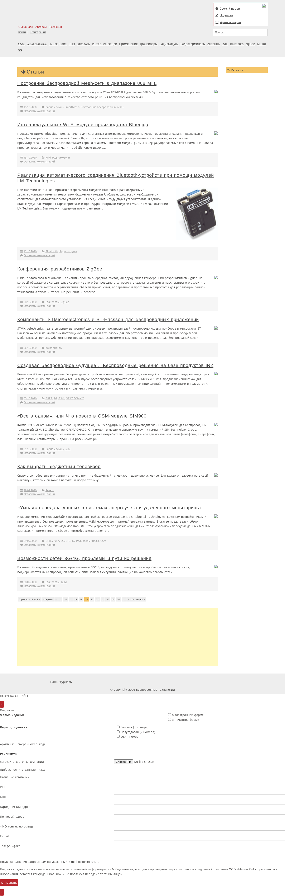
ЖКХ (56, 541)
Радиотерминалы (193, 44)
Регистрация (38, 32)
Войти (22, 32)
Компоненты (53, 348)
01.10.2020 (30, 449)
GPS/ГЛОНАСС (37, 44)
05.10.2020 (30, 398)
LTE (68, 541)
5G (20, 50)
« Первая (48, 599)
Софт (63, 44)
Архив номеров (230, 22)
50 (118, 599)
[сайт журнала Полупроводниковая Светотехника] (195, 681)
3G (55, 398)
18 (81, 599)
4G (73, 541)
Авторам (41, 27)
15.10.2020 (30, 107)
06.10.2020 (30, 348)
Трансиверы (149, 44)
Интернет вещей (104, 44)
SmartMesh (72, 107)
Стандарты (52, 302)
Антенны (213, 44)
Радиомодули (169, 44)
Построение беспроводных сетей (102, 107)
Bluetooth (237, 44)
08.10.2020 (30, 302)
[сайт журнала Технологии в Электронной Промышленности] (114, 681)
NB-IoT (261, 44)
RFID (72, 44)
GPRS (48, 398)
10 (65, 599)
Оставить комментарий (39, 111)
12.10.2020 (30, 251)
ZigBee (250, 44)
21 (97, 599)
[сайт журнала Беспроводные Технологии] (164, 681)
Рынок (53, 44)
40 (113, 599)
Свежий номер (230, 8)
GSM (21, 44)
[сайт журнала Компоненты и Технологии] (139, 681)
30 (107, 599)
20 (92, 599)
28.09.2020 (30, 582)
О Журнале (25, 27)
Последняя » (138, 599)
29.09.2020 (30, 490)
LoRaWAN (83, 44)
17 (75, 599)
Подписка (226, 15)
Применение (128, 44)
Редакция (55, 27)
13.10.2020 (30, 157)
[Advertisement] (117, 637)
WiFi (225, 44)
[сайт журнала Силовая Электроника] (87, 681)
